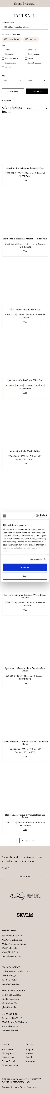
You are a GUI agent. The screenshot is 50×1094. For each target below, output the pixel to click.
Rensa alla (12, 91)
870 (27, 840)
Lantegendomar (34, 54)
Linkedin (29, 1057)
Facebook (29, 1053)
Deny (25, 576)
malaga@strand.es (10, 983)
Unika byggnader (35, 63)
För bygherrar (8, 1053)
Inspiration (30, 1061)
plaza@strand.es (9, 1007)
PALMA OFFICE (10, 1013)
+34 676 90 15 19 (10, 952)
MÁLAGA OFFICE (11, 967)
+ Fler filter (6, 100)
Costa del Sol (13, 39)
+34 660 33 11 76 (10, 979)
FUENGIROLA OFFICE (13, 990)
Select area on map (11, 35)
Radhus (8, 67)
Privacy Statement (28, 1087)
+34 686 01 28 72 (10, 1026)
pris (3, 76)
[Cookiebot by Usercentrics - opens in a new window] (36, 516)
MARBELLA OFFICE (12, 935)
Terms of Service (9, 1087)
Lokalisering (8, 22)
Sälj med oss (7, 1049)
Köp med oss (8, 1057)
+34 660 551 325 (10, 1003)
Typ (3, 45)
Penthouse (32, 50)
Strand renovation (10, 1065)
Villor (7, 50)
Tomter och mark (11, 58)
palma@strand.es (10, 1030)
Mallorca (32, 39)
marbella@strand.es (11, 956)
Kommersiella (10, 63)
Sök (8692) (37, 91)
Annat (30, 58)
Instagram (29, 1049)
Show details (36, 559)
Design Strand (8, 1061)
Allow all (25, 567)
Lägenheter (9, 54)
